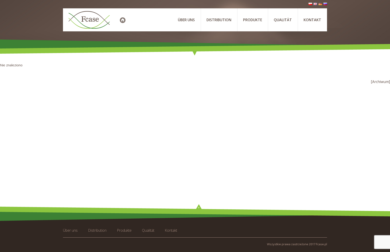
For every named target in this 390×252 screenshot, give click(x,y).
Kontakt (312, 19)
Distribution (219, 19)
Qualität (283, 19)
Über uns (186, 19)
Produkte (252, 19)
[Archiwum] (380, 81)
